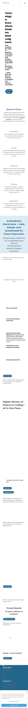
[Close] (26, 692)
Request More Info (8, 670)
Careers (5, 676)
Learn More (7, 376)
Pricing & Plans (8, 492)
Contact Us (7, 658)
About (5, 673)
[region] (14, 699)
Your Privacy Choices (14, 701)
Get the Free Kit (8, 91)
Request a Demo (9, 619)
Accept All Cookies (14, 705)
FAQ (4, 678)
